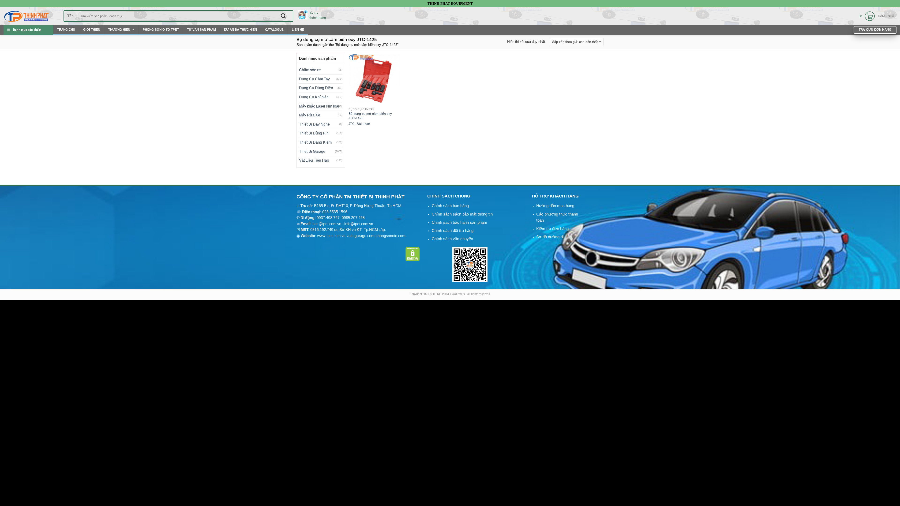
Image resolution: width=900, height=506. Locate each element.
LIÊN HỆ (298, 29)
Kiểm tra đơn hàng (552, 229)
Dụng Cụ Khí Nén (314, 97)
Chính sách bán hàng (450, 206)
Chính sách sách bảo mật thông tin (462, 214)
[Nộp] (283, 16)
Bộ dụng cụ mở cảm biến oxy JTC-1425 (370, 116)
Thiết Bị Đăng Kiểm (315, 142)
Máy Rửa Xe (309, 115)
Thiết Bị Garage (312, 151)
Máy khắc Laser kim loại (319, 106)
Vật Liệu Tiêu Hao (314, 160)
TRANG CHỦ (66, 29)
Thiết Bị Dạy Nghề (314, 124)
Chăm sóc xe (310, 70)
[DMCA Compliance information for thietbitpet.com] (412, 254)
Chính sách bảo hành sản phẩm (459, 222)
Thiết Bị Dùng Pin (314, 133)
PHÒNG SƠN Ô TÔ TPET (161, 29)
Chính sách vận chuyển (452, 239)
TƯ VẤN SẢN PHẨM (201, 29)
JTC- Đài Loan (359, 124)
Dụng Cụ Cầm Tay (314, 79)
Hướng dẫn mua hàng (555, 206)
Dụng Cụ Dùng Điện (316, 88)
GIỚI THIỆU (91, 29)
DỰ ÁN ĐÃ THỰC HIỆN (240, 29)
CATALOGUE (274, 29)
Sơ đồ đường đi (550, 237)
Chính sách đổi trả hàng (452, 230)
